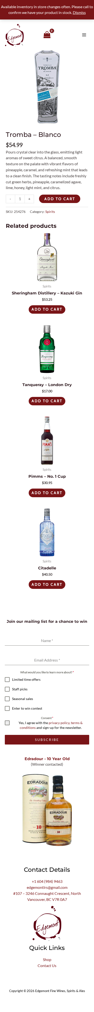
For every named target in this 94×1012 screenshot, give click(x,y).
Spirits (50, 212)
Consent (47, 718)
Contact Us (47, 965)
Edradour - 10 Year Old (47, 758)
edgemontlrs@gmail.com (47, 887)
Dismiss (79, 12)
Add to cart (59, 199)
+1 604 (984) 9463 (47, 881)
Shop (47, 959)
